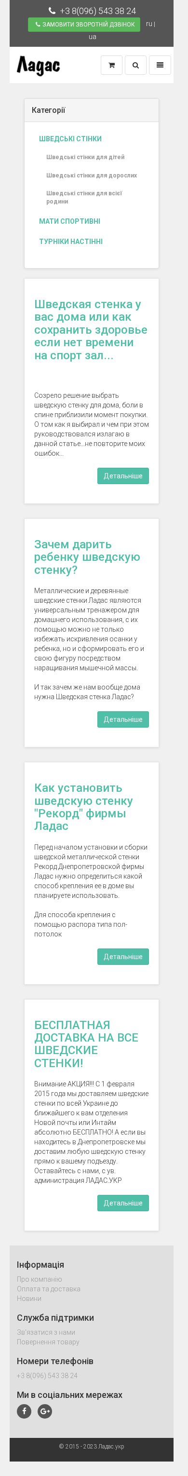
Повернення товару (48, 1342)
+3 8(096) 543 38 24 (97, 11)
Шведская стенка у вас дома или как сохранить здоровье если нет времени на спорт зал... (91, 330)
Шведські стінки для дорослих (91, 175)
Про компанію (39, 1279)
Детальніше (123, 476)
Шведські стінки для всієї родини (84, 197)
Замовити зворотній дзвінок (88, 24)
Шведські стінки (70, 139)
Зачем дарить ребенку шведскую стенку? (87, 557)
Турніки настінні (71, 241)
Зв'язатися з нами (46, 1332)
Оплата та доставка (49, 1289)
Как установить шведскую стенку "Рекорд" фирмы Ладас (83, 807)
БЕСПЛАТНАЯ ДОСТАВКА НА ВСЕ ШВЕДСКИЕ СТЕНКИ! (86, 1044)
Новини (29, 1298)
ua (92, 37)
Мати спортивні (69, 221)
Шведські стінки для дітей (85, 157)
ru (149, 23)
